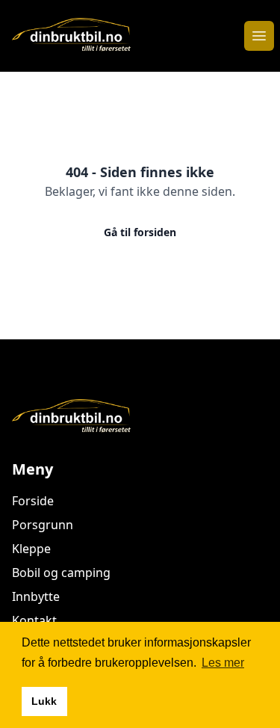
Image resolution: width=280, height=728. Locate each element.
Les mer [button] (223, 662)
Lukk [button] (44, 701)
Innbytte (36, 596)
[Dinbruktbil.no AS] (140, 417)
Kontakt (34, 620)
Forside (33, 501)
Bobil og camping (61, 572)
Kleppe (31, 548)
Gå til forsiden (140, 232)
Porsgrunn (42, 524)
